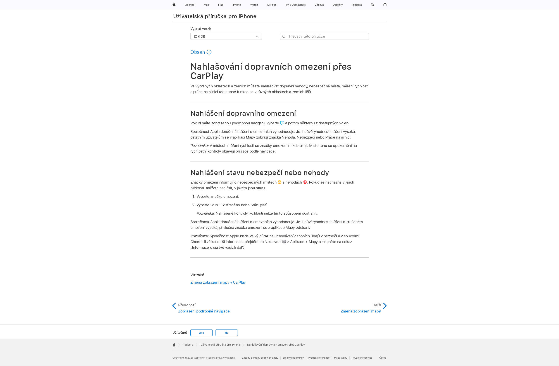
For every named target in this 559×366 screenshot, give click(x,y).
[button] (372, 5)
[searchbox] (324, 36)
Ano (201, 332)
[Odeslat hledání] (284, 36)
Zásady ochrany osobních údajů (260, 357)
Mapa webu (340, 357)
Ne (226, 332)
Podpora (188, 344)
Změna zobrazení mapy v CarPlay (218, 282)
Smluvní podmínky (293, 357)
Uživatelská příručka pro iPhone (214, 16)
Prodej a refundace (319, 357)
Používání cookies (362, 357)
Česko (382, 357)
